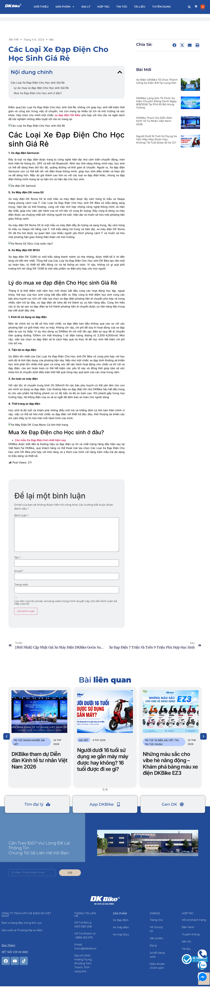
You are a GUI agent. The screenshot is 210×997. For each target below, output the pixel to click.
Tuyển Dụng (161, 6)
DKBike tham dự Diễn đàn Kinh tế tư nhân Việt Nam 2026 (154, 121)
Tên (17, 557)
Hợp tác (103, 6)
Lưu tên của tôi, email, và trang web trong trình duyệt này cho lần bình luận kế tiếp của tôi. (65, 602)
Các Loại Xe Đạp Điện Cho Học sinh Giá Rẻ (37, 82)
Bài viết (14, 39)
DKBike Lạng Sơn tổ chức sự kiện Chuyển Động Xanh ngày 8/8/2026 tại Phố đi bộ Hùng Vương (156, 103)
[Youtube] (15, 961)
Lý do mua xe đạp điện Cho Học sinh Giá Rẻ (41, 88)
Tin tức (121, 6)
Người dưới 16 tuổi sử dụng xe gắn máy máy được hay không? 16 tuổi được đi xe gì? (156, 139)
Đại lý (86, 6)
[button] (189, 6)
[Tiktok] (24, 961)
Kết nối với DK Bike (15, 952)
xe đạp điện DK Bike (68, 115)
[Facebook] (6, 961)
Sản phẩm (62, 6)
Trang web (21, 584)
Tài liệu (139, 6)
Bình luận (21, 515)
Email (18, 571)
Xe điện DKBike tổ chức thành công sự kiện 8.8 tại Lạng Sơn (157, 81)
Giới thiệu (41, 6)
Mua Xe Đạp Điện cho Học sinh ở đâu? (38, 93)
